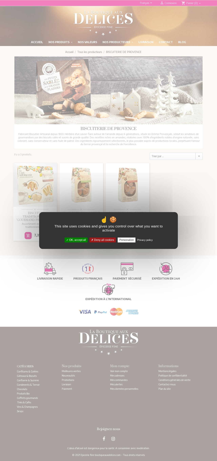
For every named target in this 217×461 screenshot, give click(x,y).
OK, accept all (77, 239)
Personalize (126, 239)
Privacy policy (145, 239)
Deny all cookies (103, 239)
